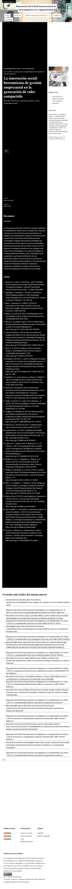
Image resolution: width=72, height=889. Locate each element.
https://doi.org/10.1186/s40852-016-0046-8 (22, 540)
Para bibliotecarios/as (27, 840)
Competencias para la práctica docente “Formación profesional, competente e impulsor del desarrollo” (35, 709)
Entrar (68, 1)
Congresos (57, 15)
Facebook (8, 19)
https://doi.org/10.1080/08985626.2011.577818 (23, 422)
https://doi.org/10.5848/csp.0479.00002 (20, 440)
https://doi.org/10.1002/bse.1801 (30, 398)
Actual (7, 15)
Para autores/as (26, 836)
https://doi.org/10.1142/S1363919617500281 (22, 329)
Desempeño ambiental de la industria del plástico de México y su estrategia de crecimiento (35, 746)
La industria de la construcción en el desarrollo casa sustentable (30, 679)
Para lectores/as (26, 833)
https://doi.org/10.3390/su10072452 (19, 356)
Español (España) (43, 836)
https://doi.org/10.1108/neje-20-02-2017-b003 (23, 493)
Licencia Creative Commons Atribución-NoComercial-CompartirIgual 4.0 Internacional (24, 880)
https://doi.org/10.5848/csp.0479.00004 (20, 506)
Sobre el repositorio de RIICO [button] (36, 15)
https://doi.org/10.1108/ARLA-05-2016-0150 (22, 456)
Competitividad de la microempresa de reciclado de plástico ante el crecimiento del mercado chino (37, 630)
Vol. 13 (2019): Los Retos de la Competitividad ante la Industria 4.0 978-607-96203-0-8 (24, 73)
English (40, 833)
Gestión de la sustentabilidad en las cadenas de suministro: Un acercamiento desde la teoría (38, 603)
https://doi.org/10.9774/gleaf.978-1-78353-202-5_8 (25, 372)
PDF (6, 151)
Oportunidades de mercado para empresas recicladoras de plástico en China (34, 618)
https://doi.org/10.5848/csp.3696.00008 (20, 527)
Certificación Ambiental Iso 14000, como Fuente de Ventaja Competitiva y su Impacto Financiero (37, 662)
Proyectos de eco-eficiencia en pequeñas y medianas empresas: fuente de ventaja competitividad (37, 693)
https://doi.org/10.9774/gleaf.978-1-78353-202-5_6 (25, 345)
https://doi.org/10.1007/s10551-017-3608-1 (22, 480)
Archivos (17, 15)
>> (4, 759)
